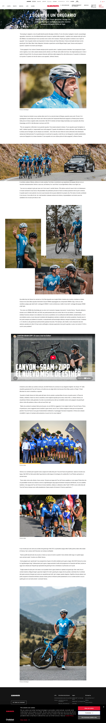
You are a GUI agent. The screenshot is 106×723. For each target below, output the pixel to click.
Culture (56, 700)
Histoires (56, 698)
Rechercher (65, 5)
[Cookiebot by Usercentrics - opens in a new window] (10, 720)
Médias (87, 700)
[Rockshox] (34, 1)
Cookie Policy (69, 715)
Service (86, 5)
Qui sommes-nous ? (90, 698)
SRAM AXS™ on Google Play (78, 701)
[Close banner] (103, 706)
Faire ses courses (101, 6)
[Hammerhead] (61, 1)
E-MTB (9, 6)
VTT (3, 6)
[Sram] (29, 1)
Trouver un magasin (93, 6)
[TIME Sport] (55, 1)
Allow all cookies (89, 708)
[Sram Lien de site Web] (53, 6)
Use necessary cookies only (89, 717)
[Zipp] (44, 1)
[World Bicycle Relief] (77, 1)
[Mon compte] (100, 1)
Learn (33, 6)
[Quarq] (49, 1)
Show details (23, 720)
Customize (88, 712)
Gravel (21, 6)
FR (104, 1)
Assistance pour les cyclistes (65, 698)
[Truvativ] (39, 1)
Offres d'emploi (88, 702)
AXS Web (74, 703)
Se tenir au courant (19, 702)
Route (15, 6)
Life (27, 6)
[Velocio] (67, 1)
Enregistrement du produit (76, 6)
